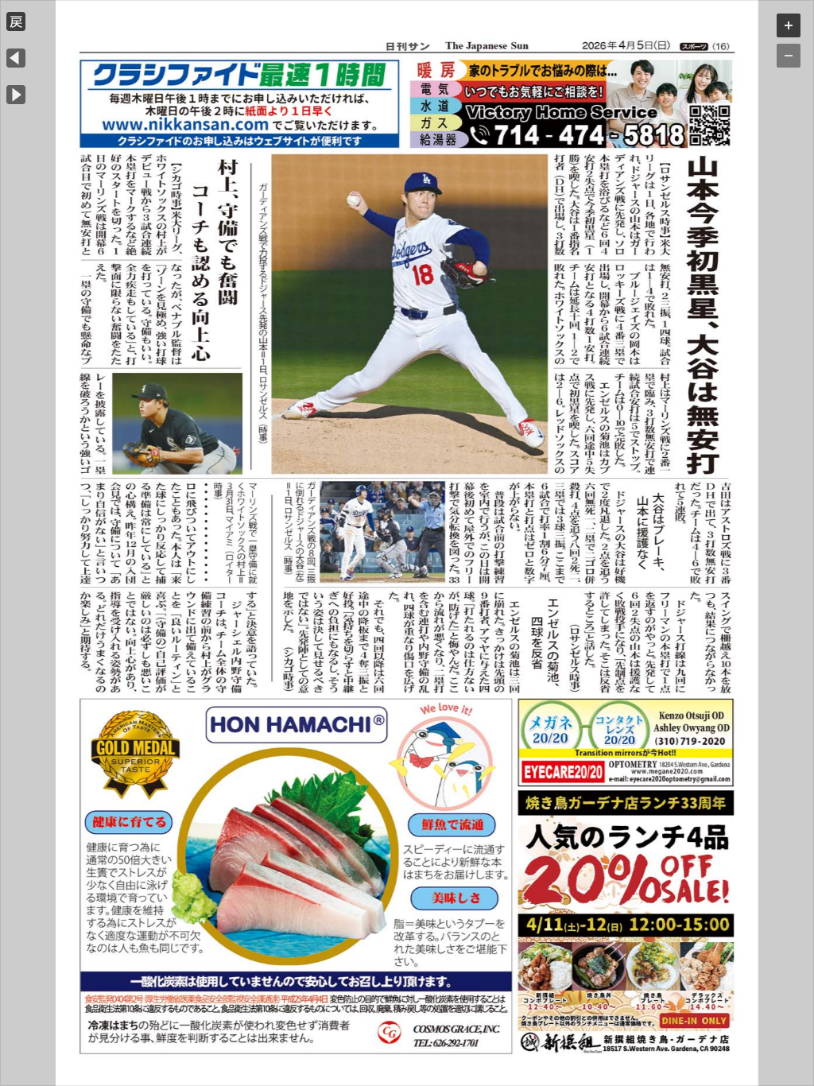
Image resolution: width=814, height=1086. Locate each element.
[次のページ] (15, 100)
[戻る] (15, 26)
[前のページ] (15, 63)
